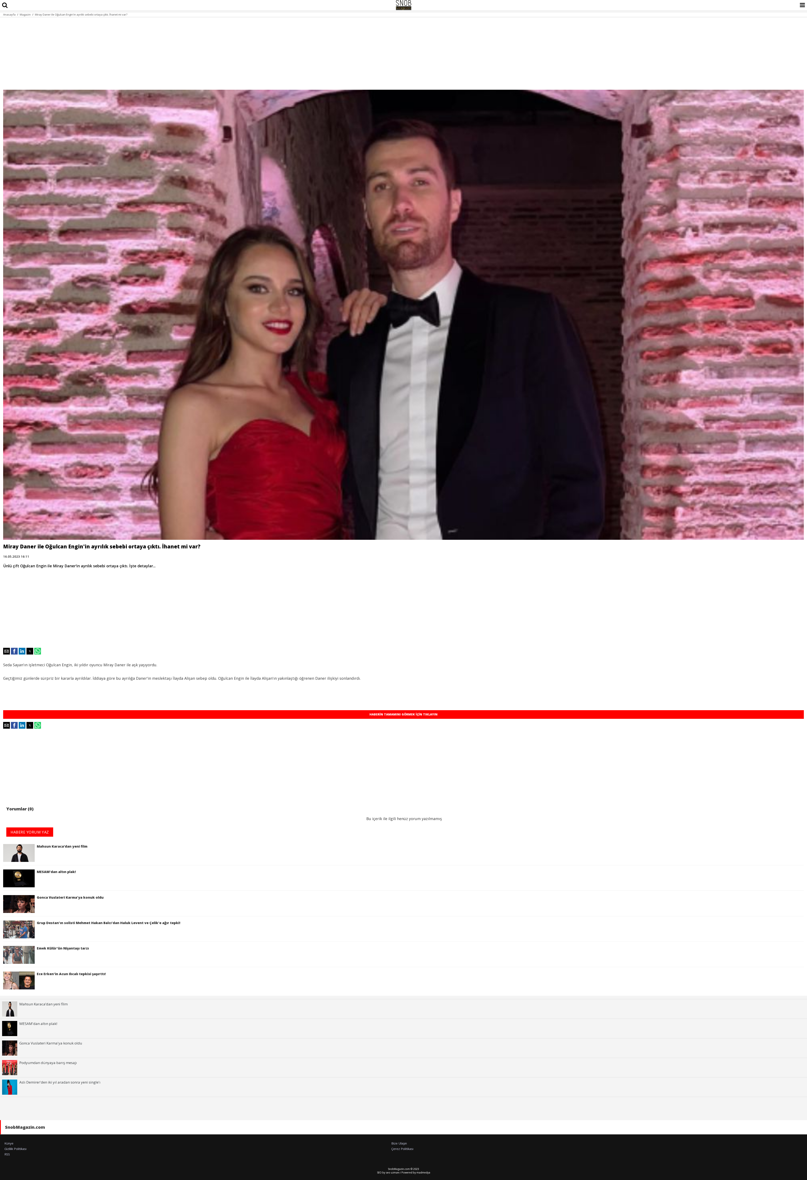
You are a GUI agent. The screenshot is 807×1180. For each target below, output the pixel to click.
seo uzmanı (393, 1172)
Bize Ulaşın (399, 1143)
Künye (8, 1143)
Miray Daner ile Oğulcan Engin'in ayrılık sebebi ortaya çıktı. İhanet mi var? (81, 14)
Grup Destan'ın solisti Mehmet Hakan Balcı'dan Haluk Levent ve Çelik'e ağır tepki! (108, 923)
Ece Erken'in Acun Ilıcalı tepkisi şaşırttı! (71, 974)
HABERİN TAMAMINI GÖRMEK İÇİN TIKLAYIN (403, 714)
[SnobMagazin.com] (403, 5)
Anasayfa (9, 14)
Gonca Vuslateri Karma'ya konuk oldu (70, 897)
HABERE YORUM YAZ (30, 832)
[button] (6, 651)
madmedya (423, 1172)
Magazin (25, 14)
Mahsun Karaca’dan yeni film (62, 846)
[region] (403, 51)
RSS (7, 1154)
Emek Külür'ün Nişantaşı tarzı (63, 948)
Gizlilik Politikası (15, 1149)
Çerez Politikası (402, 1149)
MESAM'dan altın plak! (57, 871)
